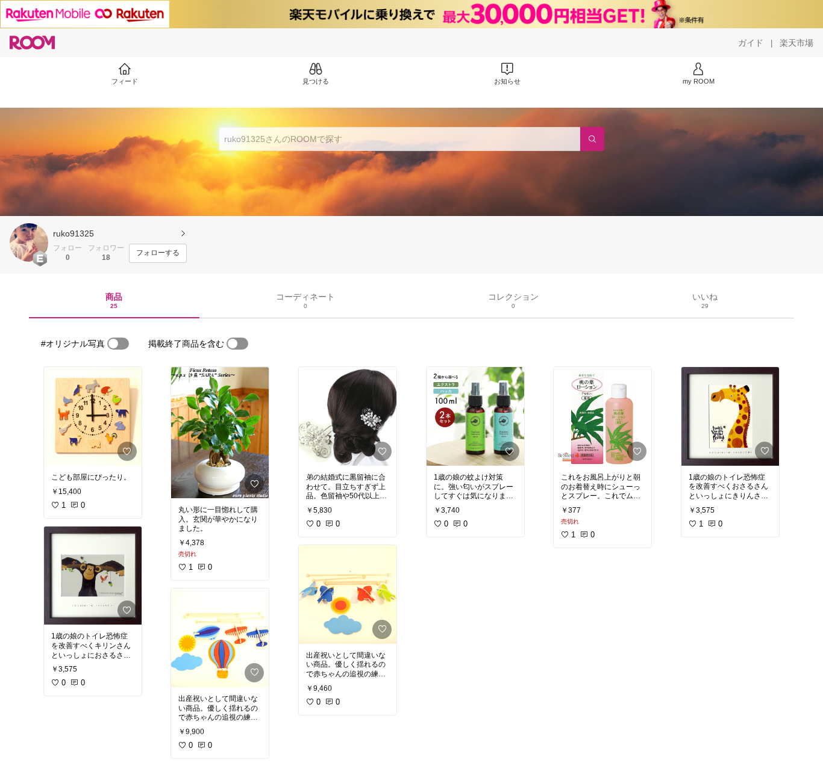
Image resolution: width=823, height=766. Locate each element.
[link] (93, 416)
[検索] (592, 139)
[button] (29, 242)
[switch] (118, 344)
